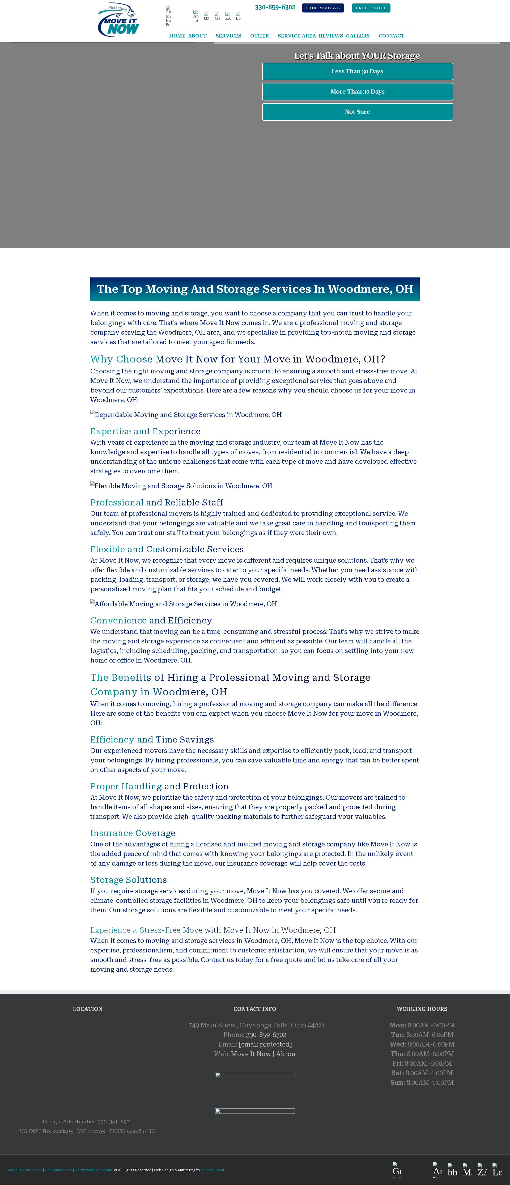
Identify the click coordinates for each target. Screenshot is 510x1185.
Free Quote (371, 8)
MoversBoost (212, 1170)
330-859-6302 (275, 7)
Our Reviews (323, 8)
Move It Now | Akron (263, 1054)
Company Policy (58, 1170)
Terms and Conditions (93, 1170)
